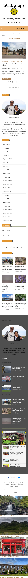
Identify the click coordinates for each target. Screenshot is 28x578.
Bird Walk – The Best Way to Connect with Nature (20, 305)
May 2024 (5, 151)
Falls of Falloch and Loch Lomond (9, 516)
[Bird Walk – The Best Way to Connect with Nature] (20, 297)
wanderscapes (6, 68)
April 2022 (6, 166)
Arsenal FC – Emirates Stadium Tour (18, 377)
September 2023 (7, 159)
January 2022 (6, 177)
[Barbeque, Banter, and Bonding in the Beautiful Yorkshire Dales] (7, 260)
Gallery (22, 482)
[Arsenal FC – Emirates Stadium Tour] (6, 379)
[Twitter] (10, 247)
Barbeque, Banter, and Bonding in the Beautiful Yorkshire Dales (7, 269)
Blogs (17, 482)
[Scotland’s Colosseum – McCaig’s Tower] (14, 567)
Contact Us (13, 484)
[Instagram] (17, 28)
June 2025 (6, 148)
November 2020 (7, 213)
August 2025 (6, 144)
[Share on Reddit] (16, 82)
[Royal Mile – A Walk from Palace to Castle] (14, 50)
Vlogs (7, 484)
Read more (5, 78)
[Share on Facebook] (10, 82)
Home (3, 33)
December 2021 (7, 180)
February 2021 (7, 202)
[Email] (19, 22)
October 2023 (6, 155)
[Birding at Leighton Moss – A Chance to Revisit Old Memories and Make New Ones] (7, 297)
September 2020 (7, 220)
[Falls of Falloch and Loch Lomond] (14, 505)
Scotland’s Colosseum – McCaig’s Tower (12, 577)
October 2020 (6, 217)
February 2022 (7, 173)
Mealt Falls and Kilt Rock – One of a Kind (19, 367)
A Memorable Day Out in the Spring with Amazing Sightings (20, 286)
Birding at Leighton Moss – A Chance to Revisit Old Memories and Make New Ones (7, 306)
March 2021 (6, 199)
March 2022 (6, 170)
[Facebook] (8, 22)
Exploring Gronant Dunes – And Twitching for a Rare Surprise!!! (7, 287)
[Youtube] (16, 22)
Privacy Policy (14, 486)
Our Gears (20, 484)
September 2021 (7, 191)
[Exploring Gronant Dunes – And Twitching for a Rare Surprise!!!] (7, 279)
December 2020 (7, 209)
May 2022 (5, 162)
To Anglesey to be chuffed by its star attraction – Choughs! (20, 268)
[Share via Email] (19, 82)
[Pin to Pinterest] (12, 82)
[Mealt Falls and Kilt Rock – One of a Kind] (6, 369)
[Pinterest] (14, 22)
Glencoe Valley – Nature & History (10, 536)
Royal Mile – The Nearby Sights (9, 556)
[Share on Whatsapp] (18, 82)
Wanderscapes (20, 489)
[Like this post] (8, 82)
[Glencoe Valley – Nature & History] (14, 526)
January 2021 (6, 206)
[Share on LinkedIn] (14, 82)
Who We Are (11, 482)
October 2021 (6, 188)
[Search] (26, 28)
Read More (5, 358)
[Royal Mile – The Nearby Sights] (14, 546)
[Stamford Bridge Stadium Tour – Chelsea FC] (6, 388)
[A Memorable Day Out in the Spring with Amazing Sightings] (20, 279)
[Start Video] (14, 438)
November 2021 (7, 184)
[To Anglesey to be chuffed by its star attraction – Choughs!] (20, 260)
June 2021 (6, 195)
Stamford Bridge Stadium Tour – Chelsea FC (19, 386)
